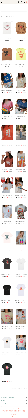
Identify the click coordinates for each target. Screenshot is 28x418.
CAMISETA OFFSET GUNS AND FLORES (8, 274)
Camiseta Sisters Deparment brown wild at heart (10, 64)
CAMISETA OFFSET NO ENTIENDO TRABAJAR (9, 326)
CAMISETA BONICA (21, 116)
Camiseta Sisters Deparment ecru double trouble (10, 38)
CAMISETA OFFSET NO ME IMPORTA (8, 379)
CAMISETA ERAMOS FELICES (7, 195)
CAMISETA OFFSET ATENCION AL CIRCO (9, 300)
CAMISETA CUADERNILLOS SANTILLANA (8, 90)
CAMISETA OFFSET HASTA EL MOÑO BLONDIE (9, 352)
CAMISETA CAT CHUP (7, 221)
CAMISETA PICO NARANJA (7, 116)
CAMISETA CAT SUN (21, 90)
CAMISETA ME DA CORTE (7, 169)
